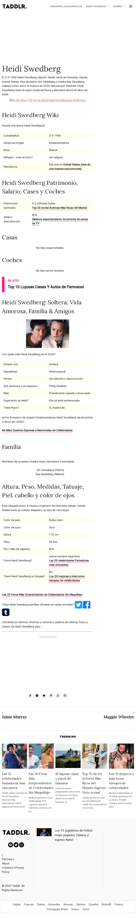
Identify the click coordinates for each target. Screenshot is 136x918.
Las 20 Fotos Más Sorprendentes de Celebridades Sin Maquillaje (42, 594)
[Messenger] (37, 695)
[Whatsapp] (58, 695)
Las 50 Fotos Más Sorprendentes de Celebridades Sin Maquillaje (41, 783)
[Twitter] (44, 695)
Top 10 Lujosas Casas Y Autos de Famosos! (46, 287)
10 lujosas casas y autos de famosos (66, 778)
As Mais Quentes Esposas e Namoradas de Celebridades (37, 430)
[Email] (65, 695)
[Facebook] (30, 695)
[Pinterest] (51, 695)
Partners (7, 859)
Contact (8, 867)
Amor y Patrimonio (96, 6)
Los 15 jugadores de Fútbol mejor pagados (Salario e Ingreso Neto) (73, 835)
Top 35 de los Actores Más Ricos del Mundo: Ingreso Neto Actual (94, 783)
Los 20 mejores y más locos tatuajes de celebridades (67, 578)
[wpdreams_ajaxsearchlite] (66, 6)
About (5, 863)
